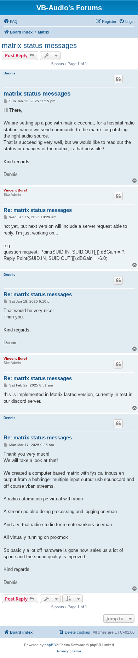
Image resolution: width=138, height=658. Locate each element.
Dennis (10, 73)
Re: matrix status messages (38, 210)
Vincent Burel (15, 190)
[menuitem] (11, 21)
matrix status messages (39, 45)
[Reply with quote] (118, 79)
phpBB (50, 645)
